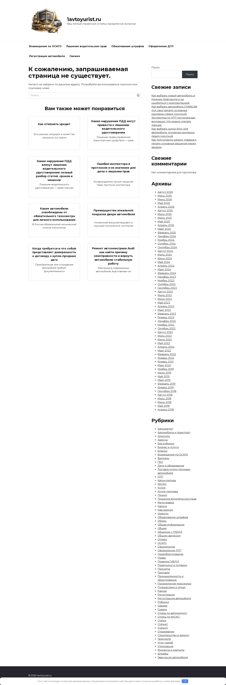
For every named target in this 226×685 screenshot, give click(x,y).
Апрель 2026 (166, 206)
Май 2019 (163, 376)
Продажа (163, 572)
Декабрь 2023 (167, 276)
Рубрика (163, 602)
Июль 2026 (165, 195)
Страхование (166, 631)
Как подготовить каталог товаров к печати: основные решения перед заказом (173, 143)
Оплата (162, 539)
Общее (162, 528)
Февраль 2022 (167, 354)
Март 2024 (164, 269)
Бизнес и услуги (168, 447)
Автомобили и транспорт (174, 432)
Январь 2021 (166, 361)
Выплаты (163, 458)
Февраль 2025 (167, 232)
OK (185, 681)
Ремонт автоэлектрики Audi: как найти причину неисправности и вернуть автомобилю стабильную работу (113, 256)
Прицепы (164, 568)
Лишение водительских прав (86, 46)
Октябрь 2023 (167, 284)
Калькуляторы (167, 480)
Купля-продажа (168, 491)
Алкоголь (164, 436)
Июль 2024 (165, 254)
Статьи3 (163, 627)
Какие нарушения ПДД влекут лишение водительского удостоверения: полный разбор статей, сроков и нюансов (54, 170)
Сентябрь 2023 (167, 288)
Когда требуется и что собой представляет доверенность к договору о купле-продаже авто (54, 254)
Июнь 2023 (165, 299)
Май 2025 (164, 221)
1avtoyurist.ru (84, 19)
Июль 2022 (165, 335)
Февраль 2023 (167, 313)
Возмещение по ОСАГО (45, 46)
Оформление (166, 546)
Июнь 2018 (164, 402)
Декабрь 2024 (167, 236)
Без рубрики (166, 443)
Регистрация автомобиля (47, 56)
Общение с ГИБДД (170, 532)
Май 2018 (164, 405)
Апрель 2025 (166, 225)
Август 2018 (165, 394)
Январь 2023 (166, 317)
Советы (162, 609)
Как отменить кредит (54, 124)
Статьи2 (163, 624)
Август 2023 (165, 291)
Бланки (162, 450)
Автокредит (165, 428)
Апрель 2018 (166, 409)
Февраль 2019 (166, 383)
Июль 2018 (164, 398)
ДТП (160, 476)
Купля (161, 487)
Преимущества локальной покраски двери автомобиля (113, 212)
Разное (162, 591)
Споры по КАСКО (169, 616)
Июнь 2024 (165, 258)
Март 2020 (164, 365)
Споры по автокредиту (172, 613)
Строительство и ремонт (173, 635)
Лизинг (162, 495)
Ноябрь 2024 (166, 240)
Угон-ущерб (165, 642)
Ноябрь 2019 (166, 369)
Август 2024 (165, 251)
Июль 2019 (164, 372)
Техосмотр (164, 639)
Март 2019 (164, 380)
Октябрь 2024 (167, 243)
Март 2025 (164, 229)
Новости (163, 513)
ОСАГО (162, 543)
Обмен (162, 521)
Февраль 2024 (167, 273)
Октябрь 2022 (167, 328)
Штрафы (163, 653)
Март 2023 (164, 310)
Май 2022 (164, 343)
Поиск (155, 67)
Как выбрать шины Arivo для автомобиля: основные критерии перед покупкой (173, 132)
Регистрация (166, 594)
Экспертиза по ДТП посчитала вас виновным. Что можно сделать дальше (173, 121)
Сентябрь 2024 (167, 247)
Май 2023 (164, 302)
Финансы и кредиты (171, 650)
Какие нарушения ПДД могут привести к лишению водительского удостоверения (113, 127)
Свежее (74, 56)
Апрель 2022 (166, 346)
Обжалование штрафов (127, 46)
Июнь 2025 (165, 217)
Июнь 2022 (165, 339)
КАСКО (162, 484)
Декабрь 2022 (167, 321)
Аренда (163, 439)
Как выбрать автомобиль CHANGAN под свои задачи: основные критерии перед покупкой (174, 110)
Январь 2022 (166, 358)
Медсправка (166, 502)
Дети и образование (171, 465)
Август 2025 (165, 210)
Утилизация (165, 646)
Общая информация (171, 524)
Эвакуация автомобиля (173, 657)
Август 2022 (165, 332)
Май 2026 (164, 203)
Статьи (162, 620)
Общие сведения (169, 535)
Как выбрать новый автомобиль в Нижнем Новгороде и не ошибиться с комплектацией (173, 99)
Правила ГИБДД (168, 561)
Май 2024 (164, 262)
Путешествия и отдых (171, 587)
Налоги (162, 506)
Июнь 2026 (165, 199)
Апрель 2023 (166, 306)
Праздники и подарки (172, 565)
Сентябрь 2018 (167, 391)
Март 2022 (164, 350)
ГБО (160, 462)
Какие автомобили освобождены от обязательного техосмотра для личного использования (54, 214)
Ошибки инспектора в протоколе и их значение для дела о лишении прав (113, 167)
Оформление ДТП (161, 46)
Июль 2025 (165, 214)
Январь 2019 (166, 387)
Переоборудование (170, 554)
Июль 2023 (165, 295)
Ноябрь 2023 (166, 280)
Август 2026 (165, 192)
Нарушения (165, 509)
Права (162, 557)
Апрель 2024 (166, 265)
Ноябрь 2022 (166, 324)
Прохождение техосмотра (174, 583)
